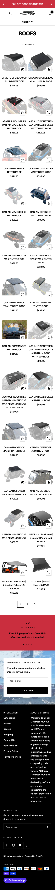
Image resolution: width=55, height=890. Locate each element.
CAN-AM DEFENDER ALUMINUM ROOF (40, 449)
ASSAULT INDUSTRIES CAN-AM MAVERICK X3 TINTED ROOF (14, 125)
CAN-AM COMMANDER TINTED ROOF (14, 348)
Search (7, 728)
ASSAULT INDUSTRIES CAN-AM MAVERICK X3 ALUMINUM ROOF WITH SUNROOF (41, 351)
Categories (9, 717)
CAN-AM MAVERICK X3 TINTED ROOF (14, 214)
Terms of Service (12, 756)
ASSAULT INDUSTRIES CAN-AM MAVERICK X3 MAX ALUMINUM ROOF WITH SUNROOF (14, 402)
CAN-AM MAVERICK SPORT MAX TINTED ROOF (41, 259)
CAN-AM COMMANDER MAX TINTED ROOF (41, 170)
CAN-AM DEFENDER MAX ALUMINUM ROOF (14, 492)
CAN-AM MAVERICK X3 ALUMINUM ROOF (41, 398)
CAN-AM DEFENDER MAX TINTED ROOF (40, 214)
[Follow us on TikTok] (26, 845)
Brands (7, 723)
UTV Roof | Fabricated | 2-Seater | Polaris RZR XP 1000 (14, 585)
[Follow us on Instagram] (13, 845)
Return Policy (10, 745)
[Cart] (49, 13)
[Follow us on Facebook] (7, 845)
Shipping (8, 734)
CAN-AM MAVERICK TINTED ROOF (14, 170)
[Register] (47, 827)
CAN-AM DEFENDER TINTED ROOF (40, 304)
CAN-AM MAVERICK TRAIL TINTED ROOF (14, 304)
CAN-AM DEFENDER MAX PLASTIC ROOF (41, 492)
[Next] (34, 604)
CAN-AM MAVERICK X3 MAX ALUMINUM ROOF (14, 536)
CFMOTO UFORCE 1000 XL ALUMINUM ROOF (40, 79)
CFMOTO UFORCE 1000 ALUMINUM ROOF (14, 79)
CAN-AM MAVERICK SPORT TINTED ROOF (14, 449)
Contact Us (9, 740)
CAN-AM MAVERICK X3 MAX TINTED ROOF (14, 257)
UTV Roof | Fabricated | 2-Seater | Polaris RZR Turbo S (41, 538)
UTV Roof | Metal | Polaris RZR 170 (41, 583)
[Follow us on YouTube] (20, 845)
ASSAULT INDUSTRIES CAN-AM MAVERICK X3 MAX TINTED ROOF (41, 125)
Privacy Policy (11, 751)
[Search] (10, 13)
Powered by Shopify (34, 856)
